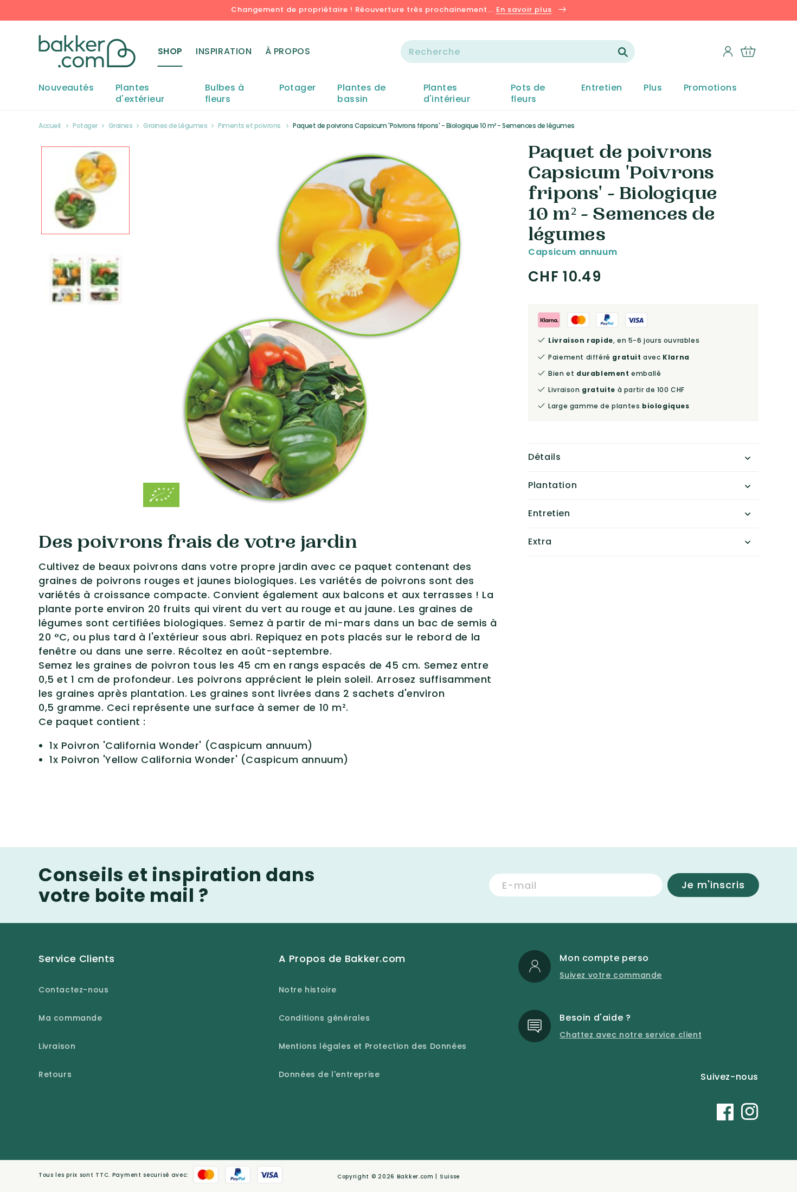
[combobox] (518, 51)
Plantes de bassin (361, 93)
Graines (120, 125)
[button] (170, 51)
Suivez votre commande (611, 975)
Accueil (49, 125)
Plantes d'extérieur (139, 93)
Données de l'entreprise (329, 1074)
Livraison (56, 1046)
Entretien (601, 88)
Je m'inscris (713, 885)
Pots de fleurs (528, 93)
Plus (653, 88)
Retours (55, 1074)
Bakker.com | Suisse (428, 1176)
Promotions (710, 88)
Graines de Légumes (175, 125)
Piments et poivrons (249, 125)
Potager (297, 88)
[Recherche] (623, 52)
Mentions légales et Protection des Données (373, 1046)
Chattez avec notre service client (631, 1034)
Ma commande (70, 1017)
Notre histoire (308, 989)
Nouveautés (66, 88)
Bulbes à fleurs (224, 93)
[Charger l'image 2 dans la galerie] (85, 190)
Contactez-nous (73, 989)
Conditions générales (324, 1017)
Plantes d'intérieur (446, 93)
